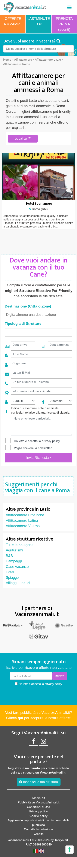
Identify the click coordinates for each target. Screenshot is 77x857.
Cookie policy (38, 816)
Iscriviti (59, 676)
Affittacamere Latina (22, 521)
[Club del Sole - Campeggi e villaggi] (64, 625)
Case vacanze (17, 567)
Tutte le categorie (19, 545)
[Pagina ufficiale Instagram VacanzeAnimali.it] (43, 742)
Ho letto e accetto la (40, 684)
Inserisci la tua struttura (40, 782)
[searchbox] (38, 315)
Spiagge (12, 578)
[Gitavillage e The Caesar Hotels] (38, 636)
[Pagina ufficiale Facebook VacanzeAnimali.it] (33, 742)
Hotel (10, 572)
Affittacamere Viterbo (23, 526)
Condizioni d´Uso (38, 807)
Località (21, 138)
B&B (9, 556)
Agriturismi (14, 550)
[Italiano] (35, 850)
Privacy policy (38, 811)
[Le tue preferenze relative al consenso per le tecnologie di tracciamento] (69, 849)
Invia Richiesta (38, 457)
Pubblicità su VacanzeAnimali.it (38, 802)
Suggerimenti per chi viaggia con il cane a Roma (37, 488)
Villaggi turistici (18, 583)
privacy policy (51, 441)
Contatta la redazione (38, 829)
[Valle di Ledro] (38, 625)
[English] (41, 850)
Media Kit (38, 798)
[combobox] (38, 315)
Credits (38, 833)
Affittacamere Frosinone (25, 515)
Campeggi (14, 561)
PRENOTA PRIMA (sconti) (64, 24)
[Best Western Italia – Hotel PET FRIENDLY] (12, 625)
